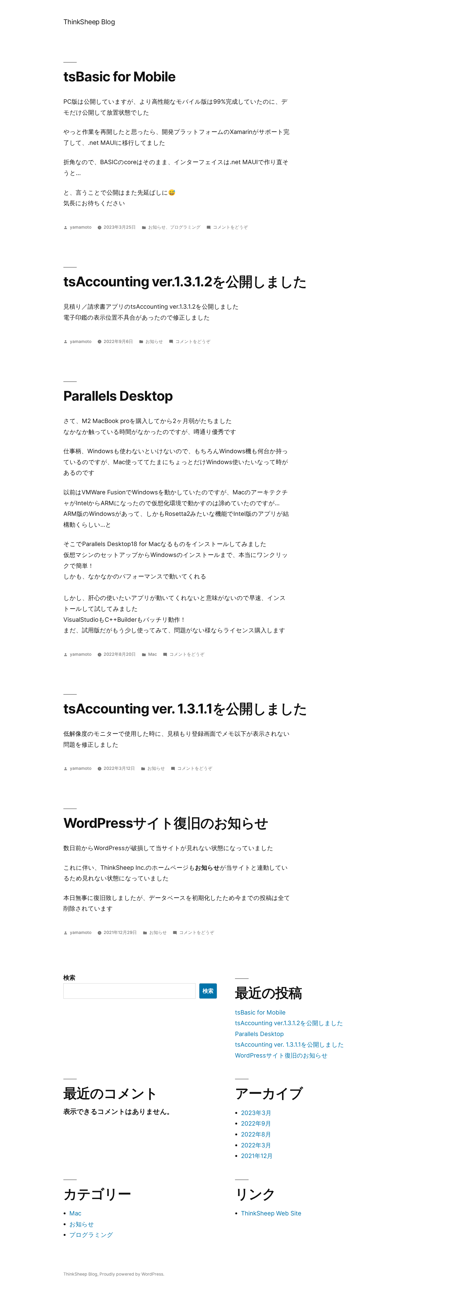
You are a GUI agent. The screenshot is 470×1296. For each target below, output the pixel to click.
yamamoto (80, 227)
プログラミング (185, 227)
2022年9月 (256, 1123)
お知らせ (157, 227)
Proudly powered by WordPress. (132, 1274)
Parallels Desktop (118, 396)
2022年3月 (256, 1145)
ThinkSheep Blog (89, 22)
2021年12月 (257, 1155)
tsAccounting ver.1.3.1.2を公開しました (185, 281)
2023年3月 (256, 1112)
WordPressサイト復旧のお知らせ (165, 823)
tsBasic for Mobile (119, 76)
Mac (152, 654)
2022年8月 (256, 1134)
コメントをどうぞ (230, 227)
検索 (69, 977)
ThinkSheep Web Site (271, 1213)
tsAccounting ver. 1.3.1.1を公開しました (185, 708)
